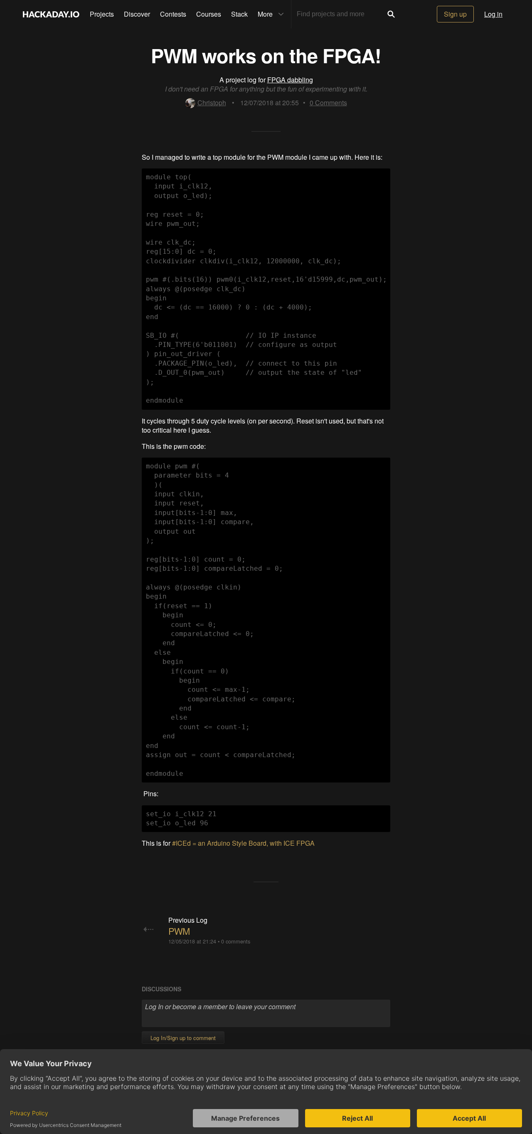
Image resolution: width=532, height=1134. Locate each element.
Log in (493, 14)
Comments (328, 102)
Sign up (455, 14)
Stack (239, 14)
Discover (137, 14)
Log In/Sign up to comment (183, 1038)
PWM (179, 930)
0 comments (235, 941)
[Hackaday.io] (51, 14)
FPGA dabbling (290, 79)
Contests (173, 14)
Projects (102, 14)
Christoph (211, 102)
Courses (208, 14)
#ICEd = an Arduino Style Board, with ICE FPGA (244, 843)
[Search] (391, 14)
